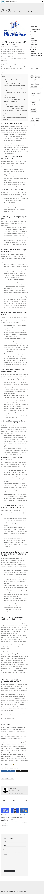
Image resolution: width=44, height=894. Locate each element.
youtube (32, 125)
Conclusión (5, 119)
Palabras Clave (33, 104)
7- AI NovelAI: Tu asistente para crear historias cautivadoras (13, 96)
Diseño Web (33, 31)
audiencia (32, 63)
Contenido (37, 68)
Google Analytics (34, 88)
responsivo (33, 113)
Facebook (32, 84)
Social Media (33, 49)
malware (38, 93)
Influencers (36, 91)
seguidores (39, 113)
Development (37, 79)
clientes (32, 68)
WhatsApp (32, 122)
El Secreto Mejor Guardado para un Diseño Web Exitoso (15, 816)
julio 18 (2, 46)
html (31, 91)
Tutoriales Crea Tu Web (36, 53)
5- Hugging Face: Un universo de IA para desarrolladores (14, 89)
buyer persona (38, 66)
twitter (37, 120)
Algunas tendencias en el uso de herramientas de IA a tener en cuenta (14, 111)
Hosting (40, 88)
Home (2, 12)
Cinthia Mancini (7, 46)
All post (14, 800)
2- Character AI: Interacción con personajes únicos (15, 80)
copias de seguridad (34, 72)
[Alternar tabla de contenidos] (26, 76)
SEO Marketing (33, 48)
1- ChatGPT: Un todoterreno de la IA (13, 78)
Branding (32, 66)
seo (37, 116)
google (37, 84)
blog (3, 778)
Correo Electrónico (35, 29)
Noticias (8, 12)
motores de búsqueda (35, 100)
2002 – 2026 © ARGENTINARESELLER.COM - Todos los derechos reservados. (13, 891)
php (39, 104)
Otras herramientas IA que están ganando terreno (13, 115)
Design (7, 778)
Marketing (13, 12)
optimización (33, 102)
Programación (33, 44)
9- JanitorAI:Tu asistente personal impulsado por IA (15, 104)
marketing (32, 95)
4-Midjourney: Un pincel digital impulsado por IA (14, 86)
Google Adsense (34, 86)
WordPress (38, 122)
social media (37, 118)
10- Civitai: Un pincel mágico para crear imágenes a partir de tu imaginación (14, 107)
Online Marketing (34, 40)
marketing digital (34, 97)
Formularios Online (35, 35)
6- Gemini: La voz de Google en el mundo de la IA (15, 93)
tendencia (11, 778)
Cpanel (32, 77)
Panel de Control (34, 42)
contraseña (33, 70)
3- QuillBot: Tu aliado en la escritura (13, 83)
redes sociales (33, 111)
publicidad (33, 109)
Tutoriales (32, 51)
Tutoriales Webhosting (36, 55)
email (38, 82)
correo (32, 75)
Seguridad (32, 46)
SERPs (32, 118)
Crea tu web (37, 77)
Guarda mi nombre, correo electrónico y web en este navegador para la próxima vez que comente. (14, 852)
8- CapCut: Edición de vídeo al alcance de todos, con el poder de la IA (14, 100)
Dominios (32, 33)
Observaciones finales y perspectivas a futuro (14, 117)
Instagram (33, 93)
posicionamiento (34, 106)
